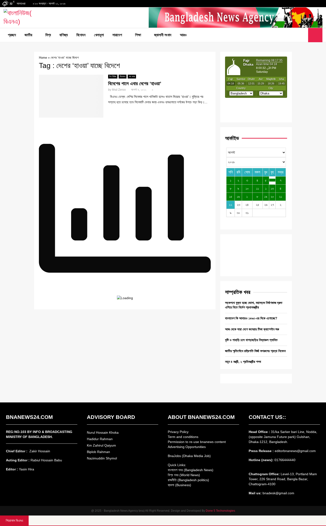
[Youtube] (303, 35)
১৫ (230, 196)
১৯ (265, 196)
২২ (230, 205)
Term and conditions (183, 437)
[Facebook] (292, 35)
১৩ (272, 188)
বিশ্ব (48, 35)
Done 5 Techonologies (220, 510)
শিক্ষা (138, 35)
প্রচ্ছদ (12, 35)
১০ (247, 188)
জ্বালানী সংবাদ (162, 35)
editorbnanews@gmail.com (295, 451)
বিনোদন (80, 35)
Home (43, 57)
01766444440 (284, 460)
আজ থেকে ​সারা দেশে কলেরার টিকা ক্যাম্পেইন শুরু (252, 329)
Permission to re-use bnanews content (197, 442)
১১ (257, 188)
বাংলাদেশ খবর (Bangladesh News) (190, 470)
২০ (272, 196)
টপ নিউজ (112, 76)
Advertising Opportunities (187, 447)
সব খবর (132, 76)
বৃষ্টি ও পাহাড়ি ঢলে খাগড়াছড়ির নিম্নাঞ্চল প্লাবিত (251, 340)
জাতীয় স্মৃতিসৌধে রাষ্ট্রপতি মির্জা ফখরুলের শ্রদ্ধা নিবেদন (255, 351)
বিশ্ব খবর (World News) (184, 475)
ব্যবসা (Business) (179, 485)
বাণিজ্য (63, 35)
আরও (183, 35)
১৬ (238, 196)
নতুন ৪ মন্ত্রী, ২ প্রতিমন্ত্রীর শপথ (243, 362)
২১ (280, 196)
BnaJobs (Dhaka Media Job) (189, 456)
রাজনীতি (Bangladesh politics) (188, 480)
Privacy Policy (178, 432)
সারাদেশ (117, 35)
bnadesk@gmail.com (278, 493)
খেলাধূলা (99, 35)
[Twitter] (297, 35)
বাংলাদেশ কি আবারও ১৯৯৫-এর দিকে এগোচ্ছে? (251, 318)
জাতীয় (28, 35)
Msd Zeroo (119, 89)
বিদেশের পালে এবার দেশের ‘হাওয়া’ (134, 83)
